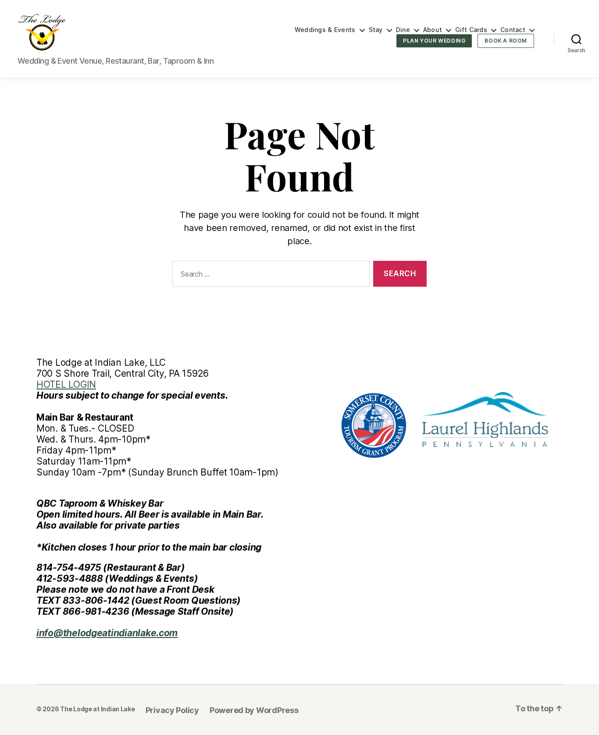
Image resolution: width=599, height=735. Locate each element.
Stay (376, 29)
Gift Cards (471, 29)
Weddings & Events (325, 29)
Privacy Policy (172, 710)
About (432, 29)
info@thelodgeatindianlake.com (107, 632)
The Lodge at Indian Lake (97, 709)
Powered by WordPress (254, 710)
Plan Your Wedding (434, 40)
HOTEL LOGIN (66, 384)
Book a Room (506, 40)
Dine (403, 29)
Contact (512, 29)
